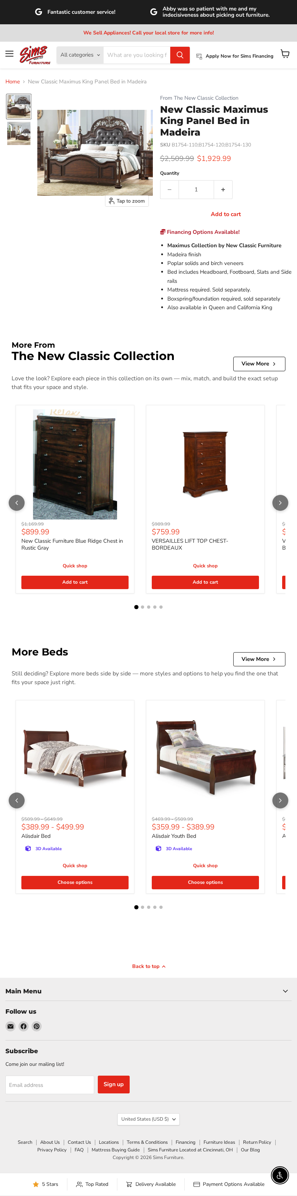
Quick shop (75, 566)
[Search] (180, 55)
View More (255, 363)
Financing (186, 1142)
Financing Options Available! (203, 232)
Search (25, 1142)
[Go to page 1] (136, 607)
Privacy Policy (52, 1150)
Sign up (114, 1084)
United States (145, 1119)
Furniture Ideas (219, 1142)
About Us (50, 1142)
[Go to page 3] (148, 607)
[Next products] (280, 503)
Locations (109, 1142)
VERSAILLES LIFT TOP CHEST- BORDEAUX (190, 544)
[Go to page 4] (154, 607)
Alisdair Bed (36, 836)
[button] (19, 106)
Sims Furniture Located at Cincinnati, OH (190, 1150)
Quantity (169, 173)
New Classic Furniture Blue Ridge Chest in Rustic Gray (72, 544)
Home (12, 82)
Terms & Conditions (147, 1142)
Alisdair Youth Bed (174, 836)
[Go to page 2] (142, 607)
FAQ (79, 1150)
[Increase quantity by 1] (223, 189)
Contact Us (79, 1142)
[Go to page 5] (161, 607)
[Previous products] (17, 503)
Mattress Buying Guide (116, 1150)
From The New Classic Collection (199, 98)
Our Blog (250, 1150)
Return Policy (257, 1142)
